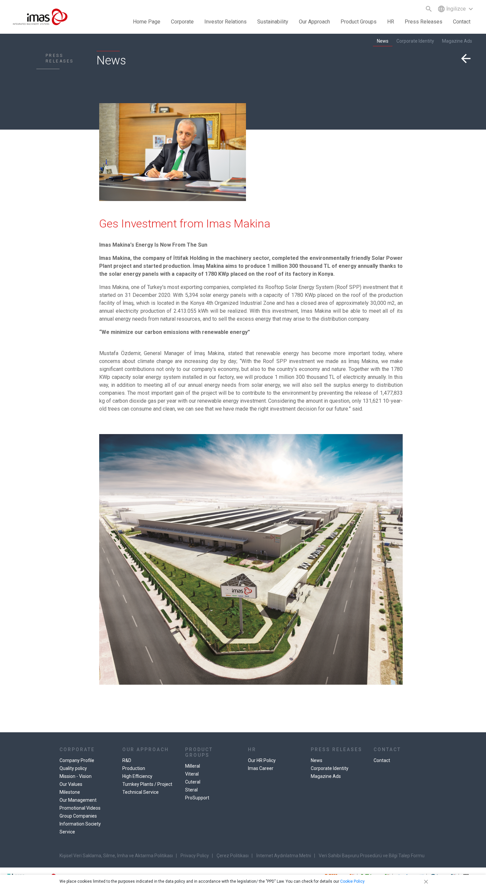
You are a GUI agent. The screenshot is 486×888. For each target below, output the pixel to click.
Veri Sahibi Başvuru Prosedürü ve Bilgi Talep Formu (372, 855)
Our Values (71, 784)
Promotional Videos (80, 808)
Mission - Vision (76, 776)
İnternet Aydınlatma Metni (283, 855)
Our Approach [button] (314, 22)
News (382, 41)
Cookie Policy (352, 881)
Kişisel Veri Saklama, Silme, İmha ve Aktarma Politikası (116, 855)
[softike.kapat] (424, 881)
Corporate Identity (415, 41)
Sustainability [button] (272, 22)
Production (133, 768)
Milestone (70, 792)
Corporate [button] (182, 22)
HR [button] (390, 22)
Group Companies (78, 816)
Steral (191, 789)
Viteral (192, 774)
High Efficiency (137, 776)
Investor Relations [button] (225, 22)
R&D (126, 760)
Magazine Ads (457, 41)
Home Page (146, 22)
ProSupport (197, 797)
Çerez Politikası (233, 855)
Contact (461, 22)
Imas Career (260, 768)
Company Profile (77, 760)
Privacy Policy (195, 855)
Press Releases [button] (423, 22)
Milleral (192, 766)
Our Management (78, 800)
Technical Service (140, 792)
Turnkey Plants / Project (147, 784)
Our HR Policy (262, 760)
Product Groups (359, 22)
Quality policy (73, 768)
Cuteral (192, 782)
